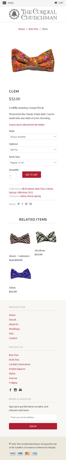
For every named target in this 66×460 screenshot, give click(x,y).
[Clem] (33, 60)
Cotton (49, 189)
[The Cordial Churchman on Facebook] (10, 389)
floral (30, 196)
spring (37, 196)
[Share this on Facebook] (22, 203)
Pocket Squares (17, 369)
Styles (12, 373)
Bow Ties (33, 29)
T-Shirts (13, 383)
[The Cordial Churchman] (33, 14)
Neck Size (14, 156)
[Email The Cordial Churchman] (20, 389)
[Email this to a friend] (30, 203)
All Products (28, 189)
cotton (23, 196)
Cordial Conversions (19, 364)
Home (12, 315)
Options (13, 144)
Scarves (13, 378)
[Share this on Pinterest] (26, 203)
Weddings (14, 329)
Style (11, 131)
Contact (13, 338)
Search (12, 319)
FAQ (11, 333)
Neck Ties (14, 359)
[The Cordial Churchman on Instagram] (15, 389)
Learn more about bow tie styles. (27, 124)
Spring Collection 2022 (21, 192)
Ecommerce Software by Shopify (40, 447)
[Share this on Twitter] (18, 203)
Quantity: (14, 169)
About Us (13, 324)
